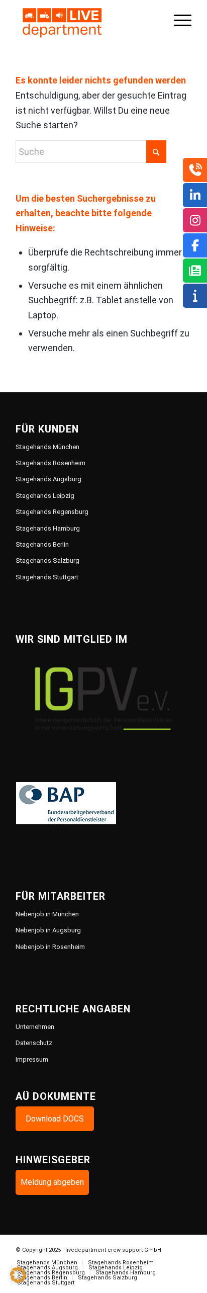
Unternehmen (35, 1026)
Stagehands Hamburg (48, 528)
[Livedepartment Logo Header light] (86, 20)
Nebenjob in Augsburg (48, 930)
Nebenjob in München (47, 914)
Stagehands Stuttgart (47, 577)
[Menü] (177, 20)
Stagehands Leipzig (45, 495)
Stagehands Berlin (42, 544)
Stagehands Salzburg (47, 560)
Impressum (32, 1059)
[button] (18, 1275)
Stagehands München (47, 447)
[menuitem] (177, 20)
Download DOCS (55, 1119)
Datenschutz (34, 1043)
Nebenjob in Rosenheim (50, 947)
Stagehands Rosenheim (50, 463)
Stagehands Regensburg (52, 511)
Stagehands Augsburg (48, 479)
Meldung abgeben (52, 1182)
